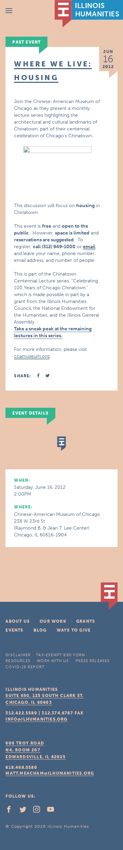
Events (14, 630)
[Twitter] (25, 811)
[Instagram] (39, 811)
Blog (40, 630)
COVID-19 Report (24, 667)
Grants (85, 621)
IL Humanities (89, 13)
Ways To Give (74, 630)
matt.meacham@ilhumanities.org (49, 773)
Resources (17, 661)
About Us (17, 621)
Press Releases (93, 661)
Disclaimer (18, 655)
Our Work (53, 621)
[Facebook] (11, 811)
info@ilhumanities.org (36, 719)
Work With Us (53, 661)
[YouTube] (53, 811)
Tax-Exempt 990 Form (60, 655)
